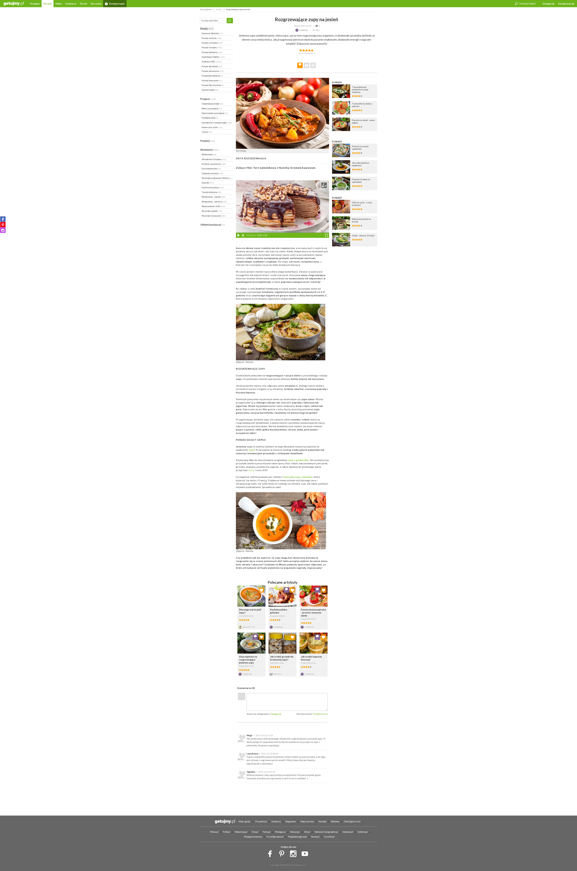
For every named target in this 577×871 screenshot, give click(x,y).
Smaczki (208, 182)
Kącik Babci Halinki (213, 57)
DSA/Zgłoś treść (352, 821)
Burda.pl (315, 836)
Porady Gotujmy (212, 47)
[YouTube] (306, 853)
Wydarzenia (209, 154)
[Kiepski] (300, 50)
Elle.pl (307, 831)
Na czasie (96, 3)
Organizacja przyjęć (212, 103)
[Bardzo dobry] (309, 50)
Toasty (207, 132)
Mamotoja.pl (241, 831)
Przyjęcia (208, 99)
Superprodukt (210, 89)
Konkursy (71, 3)
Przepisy (35, 3)
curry (251, 470)
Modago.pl (280, 831)
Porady (47, 3)
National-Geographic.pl (326, 831)
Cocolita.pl (329, 836)
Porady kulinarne (212, 52)
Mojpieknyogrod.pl (297, 836)
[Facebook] (3, 219)
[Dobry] (306, 50)
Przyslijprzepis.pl (275, 836)
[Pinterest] (3, 224)
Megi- (250, 735)
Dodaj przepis (117, 3)
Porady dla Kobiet (212, 66)
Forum (83, 3)
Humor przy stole (212, 127)
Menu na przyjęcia (212, 108)
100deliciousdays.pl (212, 224)
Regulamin (290, 821)
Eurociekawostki (211, 168)
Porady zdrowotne (213, 71)
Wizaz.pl (214, 831)
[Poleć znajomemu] (306, 65)
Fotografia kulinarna (212, 75)
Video (58, 3)
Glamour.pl (347, 831)
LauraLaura (252, 753)
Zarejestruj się (566, 3)
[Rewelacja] (312, 50)
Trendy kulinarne (211, 192)
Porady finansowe (212, 80)
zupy (251, 449)
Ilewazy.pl (295, 831)
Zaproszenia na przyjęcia (215, 113)
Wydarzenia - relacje (213, 196)
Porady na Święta (212, 42)
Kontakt (322, 821)
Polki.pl (226, 831)
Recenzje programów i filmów (217, 178)
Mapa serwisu (307, 821)
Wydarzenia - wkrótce (214, 201)
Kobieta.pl (362, 831)
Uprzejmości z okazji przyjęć (217, 122)
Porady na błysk (211, 38)
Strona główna (206, 9)
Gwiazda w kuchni (212, 173)
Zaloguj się (548, 3)
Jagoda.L (251, 771)
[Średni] (303, 50)
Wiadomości (209, 149)
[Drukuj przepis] (313, 65)
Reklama (335, 821)
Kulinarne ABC (211, 61)
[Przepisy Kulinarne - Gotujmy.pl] (14, 3)
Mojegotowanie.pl (253, 836)
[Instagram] (3, 230)
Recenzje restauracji (213, 215)
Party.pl (266, 831)
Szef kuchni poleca (213, 187)
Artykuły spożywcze (213, 164)
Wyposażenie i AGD (213, 206)
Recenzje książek (212, 211)
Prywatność (261, 821)
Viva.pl (255, 831)
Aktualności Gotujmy (214, 159)
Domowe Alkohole (212, 33)
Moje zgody (244, 821)
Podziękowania (210, 117)
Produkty (207, 140)
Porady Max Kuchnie (213, 85)
